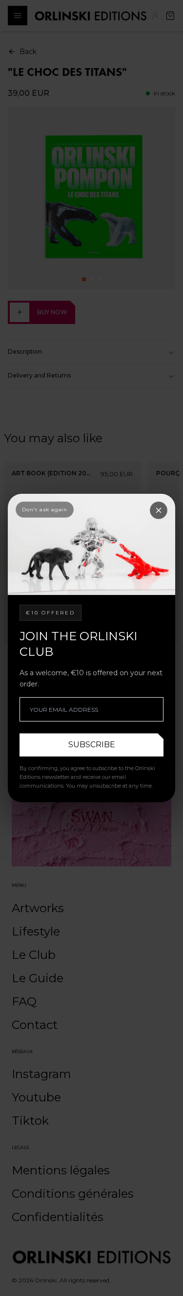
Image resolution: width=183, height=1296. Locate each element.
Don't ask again (44, 509)
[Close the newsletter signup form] (158, 510)
